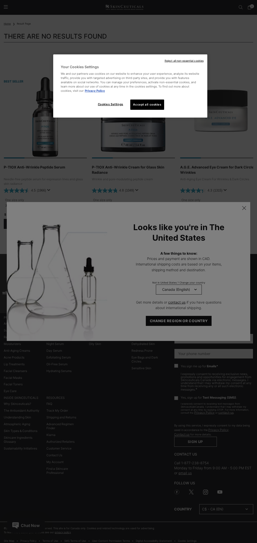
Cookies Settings (110, 104)
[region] (130, 86)
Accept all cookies (147, 104)
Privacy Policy (95, 91)
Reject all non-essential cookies (184, 60)
